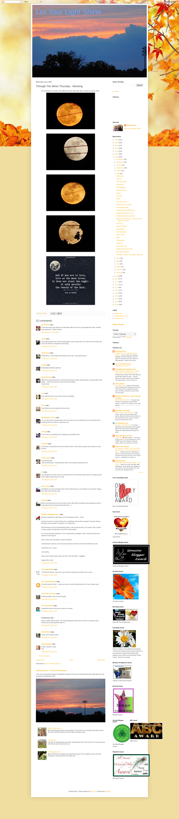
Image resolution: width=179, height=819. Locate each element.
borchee (93, 791)
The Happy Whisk (47, 569)
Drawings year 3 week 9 (122, 365)
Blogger (107, 791)
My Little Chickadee (122, 252)
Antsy (118, 199)
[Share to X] (56, 313)
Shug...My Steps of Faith (123, 436)
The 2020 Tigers (121, 202)
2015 (117, 287)
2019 (117, 276)
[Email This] (51, 313)
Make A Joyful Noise (54, 728)
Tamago (44, 500)
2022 (117, 151)
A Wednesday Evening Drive (125, 216)
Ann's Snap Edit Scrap (123, 364)
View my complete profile (132, 128)
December (120, 159)
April (118, 264)
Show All (141, 472)
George (44, 432)
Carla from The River (48, 594)
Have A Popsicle (121, 226)
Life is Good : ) (120, 383)
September (120, 168)
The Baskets (120, 240)
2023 (117, 148)
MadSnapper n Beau (48, 417)
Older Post (101, 660)
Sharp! (118, 193)
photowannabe (46, 644)
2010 (117, 301)
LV (42, 472)
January (119, 272)
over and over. (119, 318)
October (119, 165)
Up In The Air (120, 235)
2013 (117, 293)
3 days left (118, 437)
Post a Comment (44, 656)
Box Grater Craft (121, 246)
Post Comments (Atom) (52, 663)
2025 (117, 143)
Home (71, 660)
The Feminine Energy (48, 581)
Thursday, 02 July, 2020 (49, 346)
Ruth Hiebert (45, 632)
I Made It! (119, 243)
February (120, 269)
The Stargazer (121, 187)
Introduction (118, 313)
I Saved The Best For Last (124, 213)
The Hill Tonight (121, 182)
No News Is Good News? (123, 425)
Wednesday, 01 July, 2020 (50, 332)
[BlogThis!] (54, 313)
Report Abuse (118, 324)
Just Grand (119, 184)
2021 (117, 154)
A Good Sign (52, 740)
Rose (43, 405)
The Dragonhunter (122, 207)
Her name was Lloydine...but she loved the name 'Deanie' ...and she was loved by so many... (127, 450)
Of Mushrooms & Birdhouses (125, 210)
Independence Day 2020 (124, 249)
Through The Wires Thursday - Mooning (129, 255)
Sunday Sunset (121, 190)
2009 (117, 304)
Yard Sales (119, 176)
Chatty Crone (46, 458)
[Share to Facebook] (58, 313)
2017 (117, 282)
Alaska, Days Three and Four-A (124, 412)
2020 (117, 157)
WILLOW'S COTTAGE (122, 411)
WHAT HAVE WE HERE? (122, 400)
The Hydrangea (121, 232)
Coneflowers (120, 229)
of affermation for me (121, 316)
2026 (117, 140)
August (119, 171)
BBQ (117, 237)
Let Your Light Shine (68, 12)
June (118, 258)
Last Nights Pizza (120, 385)
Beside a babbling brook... (50, 514)
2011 (117, 299)
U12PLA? (119, 223)
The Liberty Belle (47, 606)
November (120, 162)
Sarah (43, 339)
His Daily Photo (120, 351)
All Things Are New (54, 752)
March (119, 267)
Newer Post (40, 660)
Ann (42, 393)
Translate (129, 337)
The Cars (119, 196)
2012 (117, 296)
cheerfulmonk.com (121, 423)
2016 (117, 284)
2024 (117, 145)
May (118, 261)
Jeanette (44, 444)
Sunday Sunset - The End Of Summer (51, 670)
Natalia (43, 365)
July (118, 173)
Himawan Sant (46, 377)
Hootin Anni (45, 353)
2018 (117, 279)
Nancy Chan (45, 486)
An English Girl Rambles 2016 (125, 369)
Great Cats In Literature (124, 204)
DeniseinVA (45, 325)
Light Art (119, 179)
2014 (117, 290)
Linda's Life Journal (122, 446)
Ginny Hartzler (132, 125)
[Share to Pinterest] (61, 313)
